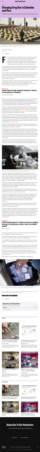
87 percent (24, 111)
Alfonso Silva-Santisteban (7, 49)
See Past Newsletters (7, 309)
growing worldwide (25, 109)
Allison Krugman (25, 343)
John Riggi (5, 372)
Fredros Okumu (5, 343)
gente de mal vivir (13, 121)
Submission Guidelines (24, 437)
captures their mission (32, 247)
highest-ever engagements (12, 191)
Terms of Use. (30, 449)
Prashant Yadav (24, 372)
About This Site (14, 437)
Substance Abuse (14, 295)
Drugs (7, 295)
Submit (36, 307)
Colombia (3, 295)
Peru (10, 295)
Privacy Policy (25, 449)
